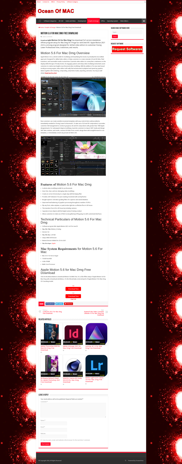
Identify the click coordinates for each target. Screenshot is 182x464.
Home (40, 20)
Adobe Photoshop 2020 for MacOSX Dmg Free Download (50, 348)
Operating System (112, 21)
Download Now (73, 289)
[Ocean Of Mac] (56, 10)
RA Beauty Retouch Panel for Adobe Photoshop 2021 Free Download (50, 380)
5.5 (73, 296)
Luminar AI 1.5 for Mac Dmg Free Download (93, 347)
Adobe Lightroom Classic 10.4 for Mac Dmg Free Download (94, 379)
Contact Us (46, 2)
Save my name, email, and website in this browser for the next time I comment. (66, 440)
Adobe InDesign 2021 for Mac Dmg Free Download (72, 347)
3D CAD (61, 21)
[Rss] (145, 2)
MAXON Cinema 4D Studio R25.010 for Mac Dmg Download (72, 380)
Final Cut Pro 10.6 (51, 73)
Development (82, 21)
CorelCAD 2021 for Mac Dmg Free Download (52, 311)
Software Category (72, 2)
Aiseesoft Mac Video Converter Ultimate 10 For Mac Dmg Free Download (94, 312)
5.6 (73, 287)
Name (43, 420)
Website (43, 433)
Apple (54, 243)
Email (43, 427)
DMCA (53, 2)
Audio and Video (71, 21)
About (39, 2)
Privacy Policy (61, 2)
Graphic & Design (93, 21)
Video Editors (124, 21)
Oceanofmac (140, 460)
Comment (44, 402)
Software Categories (50, 21)
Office (103, 21)
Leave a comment (47, 36)
